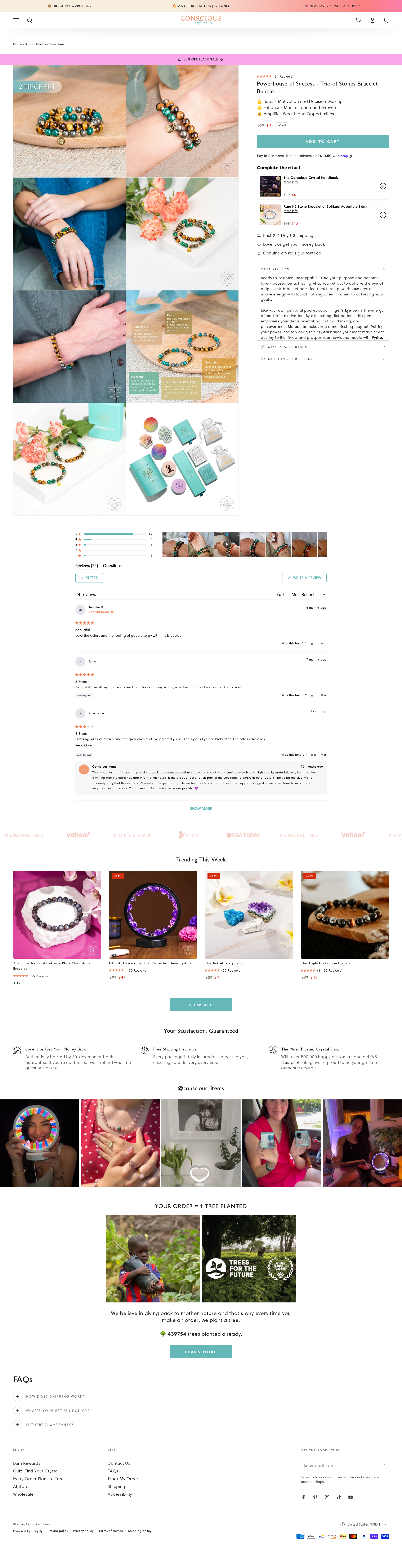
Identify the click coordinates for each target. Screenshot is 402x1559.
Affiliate (20, 1486)
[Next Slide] (323, 544)
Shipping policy (139, 1531)
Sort (281, 594)
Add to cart (322, 141)
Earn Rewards (26, 1463)
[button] (29, 20)
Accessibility (120, 1494)
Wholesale (23, 1494)
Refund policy (58, 1531)
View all (201, 1004)
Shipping (116, 1486)
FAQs (113, 1470)
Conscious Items (38, 1524)
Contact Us (119, 1463)
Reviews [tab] (86, 566)
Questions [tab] (112, 566)
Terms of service (111, 1531)
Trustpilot (290, 1062)
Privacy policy (83, 1531)
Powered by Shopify (28, 1531)
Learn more (201, 1351)
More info (291, 182)
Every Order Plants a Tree (38, 1478)
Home (17, 44)
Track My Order (123, 1478)
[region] (244, 544)
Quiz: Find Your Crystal (36, 1470)
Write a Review (309, 578)
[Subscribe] (386, 1465)
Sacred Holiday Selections (44, 44)
